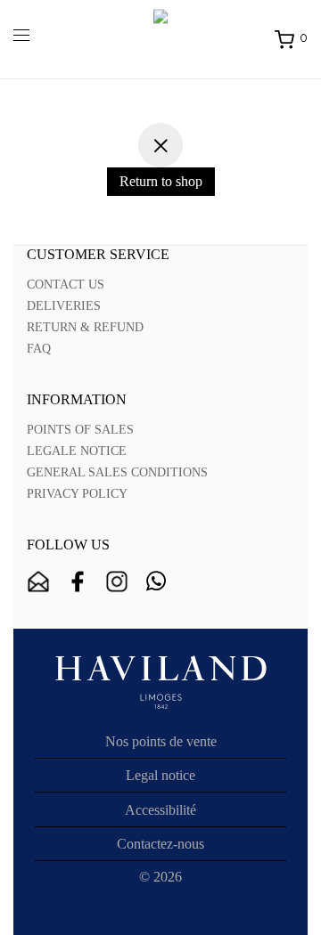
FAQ (39, 348)
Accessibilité (160, 809)
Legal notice (160, 775)
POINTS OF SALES (80, 429)
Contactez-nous (160, 843)
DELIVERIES (64, 306)
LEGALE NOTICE (77, 451)
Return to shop (160, 181)
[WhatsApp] (156, 581)
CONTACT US (65, 284)
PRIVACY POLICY (77, 493)
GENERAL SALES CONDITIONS (117, 472)
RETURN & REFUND (85, 327)
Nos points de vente (161, 741)
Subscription (38, 581)
